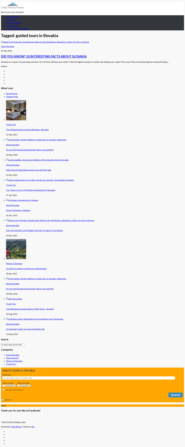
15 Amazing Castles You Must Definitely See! (25, 329)
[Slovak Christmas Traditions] (22, 200)
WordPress (17, 426)
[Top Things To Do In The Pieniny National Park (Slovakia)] (40, 180)
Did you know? (12, 26)
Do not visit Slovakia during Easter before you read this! (30, 150)
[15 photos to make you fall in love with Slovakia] (16, 258)
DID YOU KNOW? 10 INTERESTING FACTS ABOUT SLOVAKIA (44, 56)
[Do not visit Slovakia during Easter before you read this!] (36, 139)
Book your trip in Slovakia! (17, 29)
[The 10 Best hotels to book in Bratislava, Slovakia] (16, 119)
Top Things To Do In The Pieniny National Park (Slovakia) (30, 190)
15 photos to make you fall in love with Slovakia (26, 268)
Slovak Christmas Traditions (18, 210)
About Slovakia (12, 17)
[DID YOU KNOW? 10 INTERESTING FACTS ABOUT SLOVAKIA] (45, 42)
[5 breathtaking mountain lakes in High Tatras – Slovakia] (14, 299)
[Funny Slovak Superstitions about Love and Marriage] (37, 160)
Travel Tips (11, 20)
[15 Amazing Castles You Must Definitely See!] (35, 319)
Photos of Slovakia (14, 23)
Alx (32, 426)
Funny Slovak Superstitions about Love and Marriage (28, 170)
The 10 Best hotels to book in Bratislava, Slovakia (27, 129)
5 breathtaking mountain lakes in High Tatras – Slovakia (30, 309)
